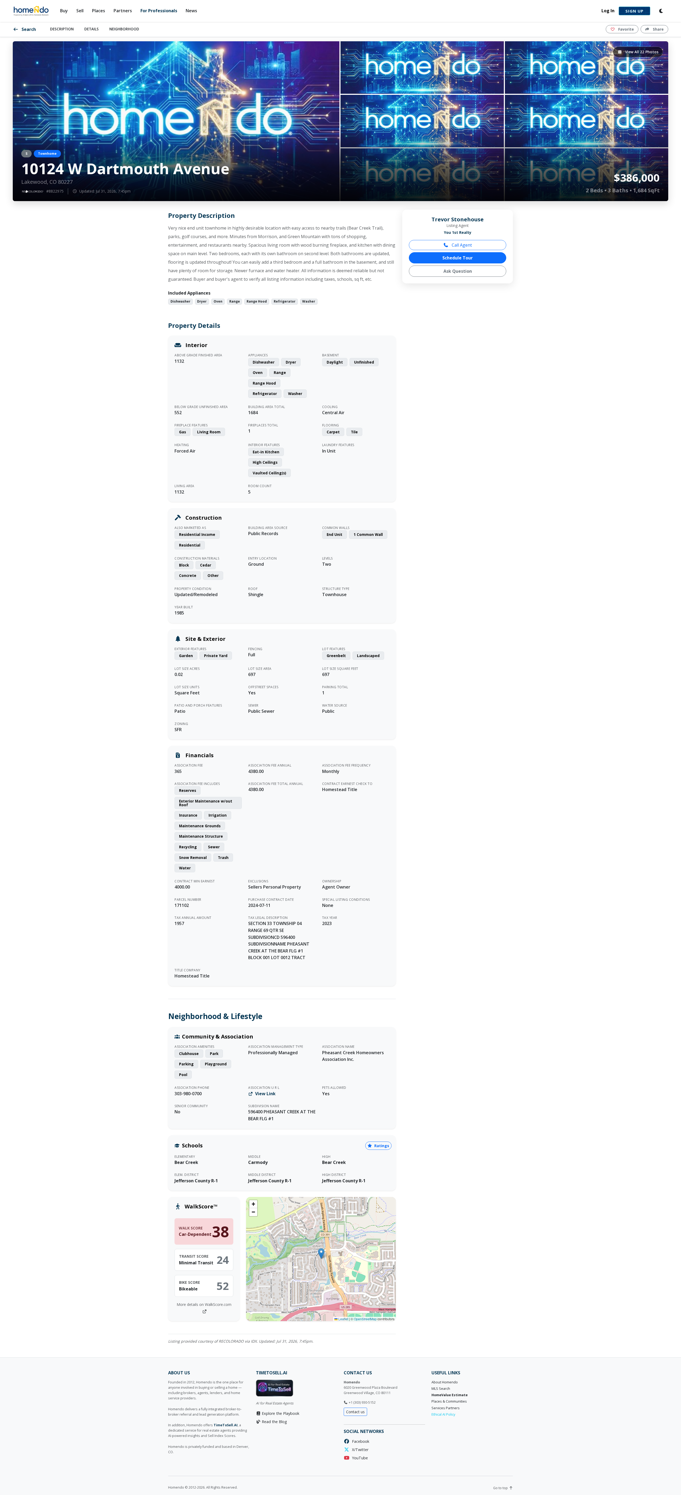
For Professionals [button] (158, 11)
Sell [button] (80, 11)
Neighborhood (124, 28)
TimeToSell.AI (226, 1425)
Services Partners (445, 1408)
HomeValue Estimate (449, 1395)
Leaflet (343, 1319)
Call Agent (461, 245)
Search (28, 29)
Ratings (381, 1145)
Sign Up (634, 11)
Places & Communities (449, 1401)
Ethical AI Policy (443, 1414)
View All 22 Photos (641, 51)
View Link (265, 1094)
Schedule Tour (457, 258)
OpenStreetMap (365, 1319)
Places (98, 11)
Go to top (501, 1488)
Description (62, 28)
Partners (123, 11)
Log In (607, 11)
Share (658, 29)
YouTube (359, 1457)
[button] (321, 1253)
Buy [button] (64, 11)
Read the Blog (274, 1421)
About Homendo (444, 1382)
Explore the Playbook (280, 1413)
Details (91, 28)
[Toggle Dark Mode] (661, 11)
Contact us (355, 1411)
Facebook (359, 1441)
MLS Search (440, 1388)
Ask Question (457, 271)
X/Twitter (359, 1449)
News (191, 11)
